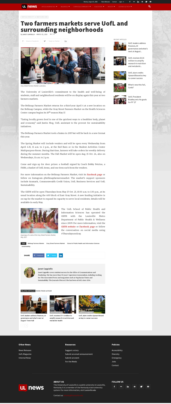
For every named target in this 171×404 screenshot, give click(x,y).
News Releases (105, 2)
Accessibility (117, 350)
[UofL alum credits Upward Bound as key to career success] (92, 304)
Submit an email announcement (79, 354)
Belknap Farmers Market (36, 243)
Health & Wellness (41, 17)
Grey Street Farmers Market (55, 243)
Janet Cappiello (29, 34)
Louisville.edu (90, 390)
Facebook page (94, 174)
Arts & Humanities (48, 7)
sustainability (26, 246)
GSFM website (68, 226)
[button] (149, 7)
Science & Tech (124, 7)
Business (64, 7)
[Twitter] (146, 2)
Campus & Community (81, 7)
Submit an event (72, 358)
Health (110, 7)
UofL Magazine (25, 354)
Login (120, 2)
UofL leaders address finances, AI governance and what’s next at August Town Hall (33, 318)
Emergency (116, 358)
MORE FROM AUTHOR (44, 291)
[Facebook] (130, 2)
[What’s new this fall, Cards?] (120, 87)
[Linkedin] (138, 2)
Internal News (25, 358)
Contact (114, 2)
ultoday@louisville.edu (73, 395)
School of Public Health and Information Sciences (83, 243)
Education (98, 7)
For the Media (71, 361)
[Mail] (142, 2)
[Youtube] (150, 2)
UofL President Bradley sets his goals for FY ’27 (137, 99)
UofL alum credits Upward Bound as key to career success (137, 75)
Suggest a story (71, 350)
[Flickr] (134, 2)
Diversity (115, 354)
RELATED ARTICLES (28, 291)
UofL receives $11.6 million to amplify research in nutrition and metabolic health (62, 318)
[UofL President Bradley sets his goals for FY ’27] (120, 99)
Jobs (114, 361)
